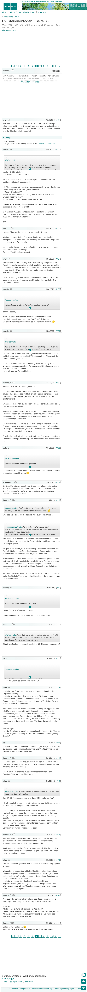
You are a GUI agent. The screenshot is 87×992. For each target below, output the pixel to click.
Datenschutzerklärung (42, 988)
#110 (58, 500)
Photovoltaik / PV (11, 17)
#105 (58, 289)
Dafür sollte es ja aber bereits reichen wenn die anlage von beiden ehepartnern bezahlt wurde (30, 510)
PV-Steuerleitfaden (47, 143)
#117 (58, 781)
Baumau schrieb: (12, 459)
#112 (58, 624)
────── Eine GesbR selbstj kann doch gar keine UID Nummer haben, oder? (30, 673)
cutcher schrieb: (11, 508)
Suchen (15, 988)
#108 (58, 448)
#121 (58, 923)
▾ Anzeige (7, 138)
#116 (58, 758)
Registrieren (29, 12)
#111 (58, 588)
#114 (58, 687)
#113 (58, 658)
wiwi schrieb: (10, 160)
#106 (58, 331)
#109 (58, 482)
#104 (58, 259)
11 (55, 66)
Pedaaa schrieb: (11, 300)
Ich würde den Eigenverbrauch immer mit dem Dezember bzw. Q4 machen (32, 793)
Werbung (81, 988)
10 (51, 66)
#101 (58, 120)
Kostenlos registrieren (12, 982)
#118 (58, 834)
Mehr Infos (28, 982)
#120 (58, 895)
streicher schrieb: (12, 669)
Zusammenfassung (11, 30)
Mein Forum (16, 12)
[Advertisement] (32, 48)
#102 (58, 149)
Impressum (25, 988)
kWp (18, 270)
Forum (5, 12)
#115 (58, 743)
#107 (58, 383)
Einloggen (8, 978)
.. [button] (29, 169)
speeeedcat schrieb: (13, 527)
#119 (58, 860)
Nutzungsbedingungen (64, 988)
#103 (58, 228)
